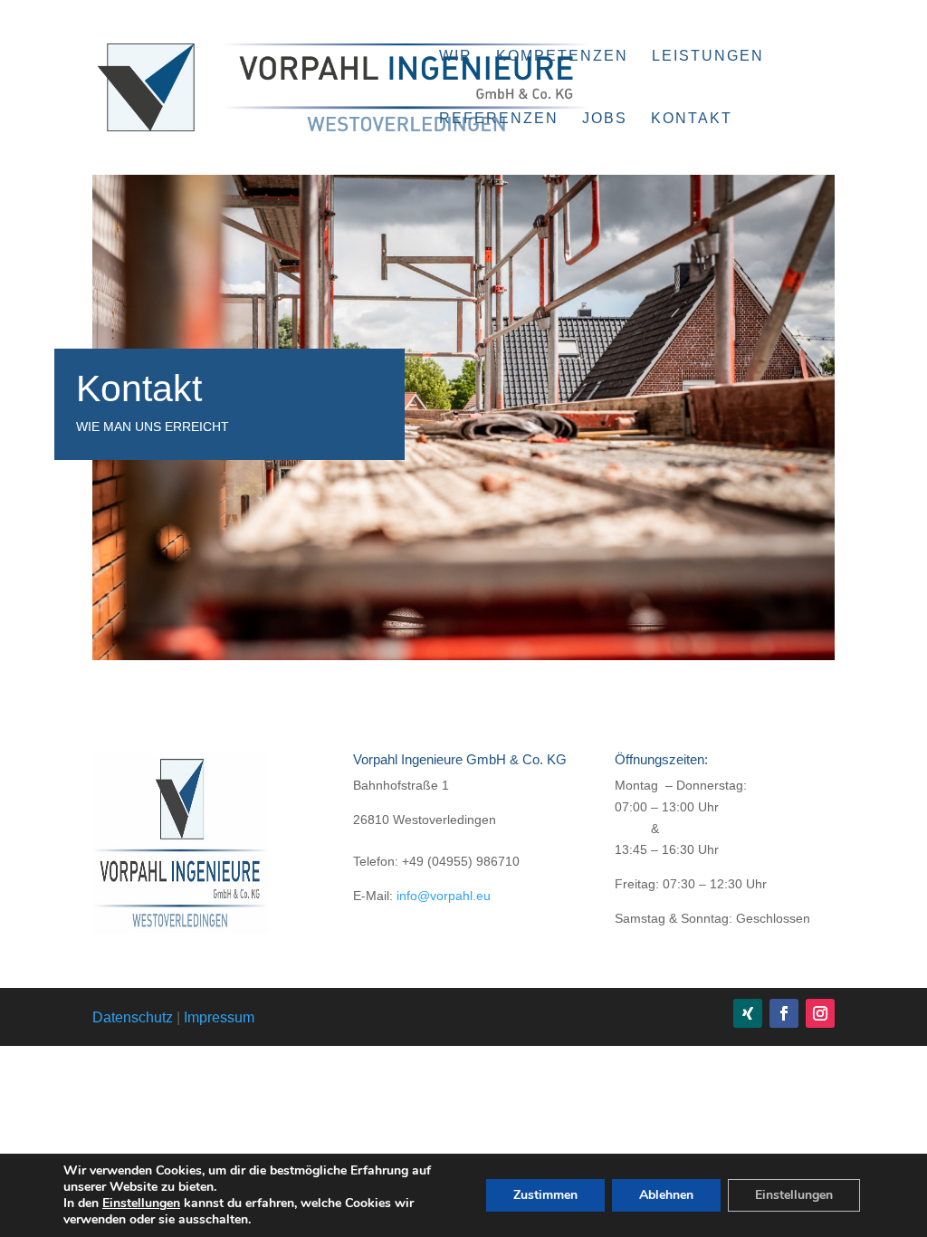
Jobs (604, 119)
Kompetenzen (562, 56)
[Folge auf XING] (747, 1013)
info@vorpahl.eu (444, 895)
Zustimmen (545, 1194)
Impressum (219, 1017)
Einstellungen (141, 1203)
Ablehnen (666, 1194)
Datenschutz (132, 1017)
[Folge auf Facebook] (783, 1013)
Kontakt (691, 119)
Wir (456, 56)
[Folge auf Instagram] (820, 1013)
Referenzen (499, 119)
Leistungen (708, 56)
